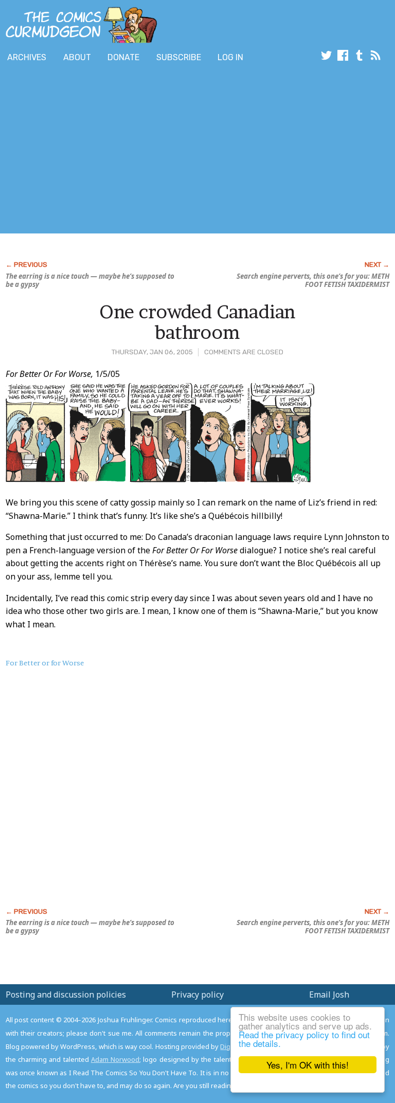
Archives (26, 57)
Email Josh (329, 994)
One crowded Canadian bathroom (197, 321)
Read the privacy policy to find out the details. (304, 1039)
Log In (230, 57)
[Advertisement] (120, 151)
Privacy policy (197, 994)
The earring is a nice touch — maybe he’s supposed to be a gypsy (90, 280)
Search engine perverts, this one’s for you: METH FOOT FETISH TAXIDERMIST (313, 280)
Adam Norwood (115, 1059)
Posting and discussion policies (66, 994)
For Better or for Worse (45, 663)
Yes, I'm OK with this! (307, 1064)
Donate (123, 57)
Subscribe (178, 57)
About (77, 57)
